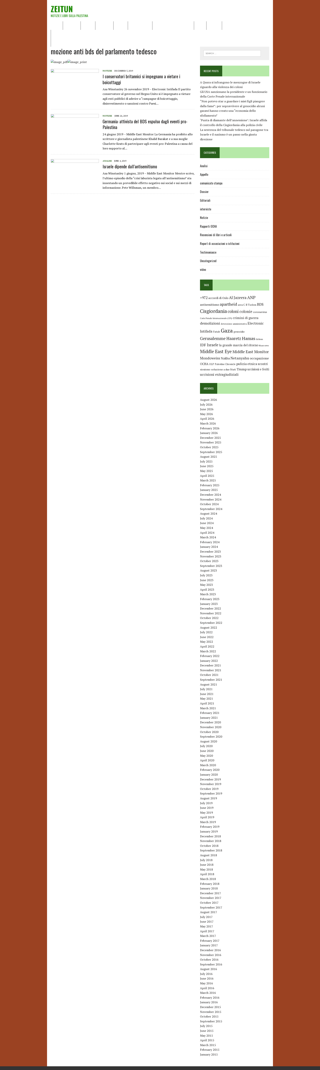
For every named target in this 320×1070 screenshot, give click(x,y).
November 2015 (210, 1012)
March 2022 (208, 651)
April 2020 (207, 760)
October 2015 (209, 1016)
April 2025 (207, 476)
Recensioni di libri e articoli (173, 25)
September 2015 (211, 1021)
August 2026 (208, 400)
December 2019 (210, 779)
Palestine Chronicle (225, 364)
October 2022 (209, 618)
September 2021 (211, 680)
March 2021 (208, 708)
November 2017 (210, 898)
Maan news (264, 345)
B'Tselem (251, 304)
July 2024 (206, 518)
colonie (245, 311)
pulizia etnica (246, 363)
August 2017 (208, 912)
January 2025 (209, 490)
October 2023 (209, 561)
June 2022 (207, 637)
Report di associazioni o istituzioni (219, 243)
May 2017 (206, 926)
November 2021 (210, 670)
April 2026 (207, 419)
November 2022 (210, 613)
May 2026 (206, 414)
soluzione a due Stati (223, 369)
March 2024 (208, 537)
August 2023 (208, 570)
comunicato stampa (211, 183)
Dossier (214, 25)
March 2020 (208, 765)
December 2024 (210, 495)
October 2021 (209, 675)
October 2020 (209, 732)
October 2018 (209, 846)
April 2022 (207, 646)
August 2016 (208, 969)
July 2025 (206, 461)
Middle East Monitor (250, 351)
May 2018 (206, 869)
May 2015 (206, 1035)
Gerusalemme (213, 338)
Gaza (227, 330)
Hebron (259, 339)
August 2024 (208, 513)
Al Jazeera (237, 297)
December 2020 (210, 722)
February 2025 (209, 485)
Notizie (88, 25)
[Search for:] (232, 53)
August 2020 (208, 741)
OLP (211, 364)
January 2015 (209, 1054)
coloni (233, 311)
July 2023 (206, 575)
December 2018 (210, 836)
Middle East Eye (216, 351)
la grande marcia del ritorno (238, 345)
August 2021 (208, 684)
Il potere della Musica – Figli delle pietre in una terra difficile (93, 34)
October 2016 (209, 959)
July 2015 (206, 1026)
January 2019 (209, 831)
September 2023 (211, 566)
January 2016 (209, 1002)
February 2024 (209, 542)
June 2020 (207, 751)
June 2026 (207, 409)
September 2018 (211, 850)
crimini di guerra (245, 318)
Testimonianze (208, 252)
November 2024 (210, 499)
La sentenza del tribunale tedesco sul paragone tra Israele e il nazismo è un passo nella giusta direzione (234, 134)
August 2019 (208, 798)
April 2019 (207, 817)
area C (241, 304)
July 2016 (206, 974)
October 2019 (209, 789)
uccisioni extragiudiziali (219, 374)
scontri (263, 364)
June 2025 (207, 466)
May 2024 (206, 528)
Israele (212, 344)
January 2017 (209, 945)
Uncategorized (208, 261)
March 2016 (208, 993)
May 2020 (206, 756)
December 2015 (210, 1007)
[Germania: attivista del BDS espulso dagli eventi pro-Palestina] (75, 139)
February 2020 (209, 770)
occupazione (259, 358)
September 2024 (211, 509)
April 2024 (207, 533)
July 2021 (206, 689)
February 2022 (209, 656)
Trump (242, 369)
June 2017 (207, 921)
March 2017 (208, 936)
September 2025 (211, 452)
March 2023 (208, 594)
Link (227, 25)
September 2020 (211, 736)
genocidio (239, 331)
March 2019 (208, 822)
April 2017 (207, 931)
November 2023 (210, 556)
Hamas (248, 338)
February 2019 (209, 827)
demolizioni (210, 323)
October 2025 (209, 447)
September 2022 (211, 623)
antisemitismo (209, 305)
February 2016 (209, 997)
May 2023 (206, 585)
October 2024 (209, 504)
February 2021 (209, 713)
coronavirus (260, 312)
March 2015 (208, 1045)
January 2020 (209, 774)
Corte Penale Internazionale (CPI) (216, 318)
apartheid (228, 304)
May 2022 (206, 642)
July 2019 (206, 803)
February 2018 (209, 884)
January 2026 (209, 433)
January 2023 (209, 604)
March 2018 (208, 879)
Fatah (216, 331)
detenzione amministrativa (234, 323)
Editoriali (104, 25)
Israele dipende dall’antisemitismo (130, 166)
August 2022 (208, 627)
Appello (204, 174)
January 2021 (209, 718)
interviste (205, 209)
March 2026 (208, 423)
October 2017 (209, 903)
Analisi (120, 25)
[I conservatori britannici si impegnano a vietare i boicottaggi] (75, 94)
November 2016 (210, 955)
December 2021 (210, 665)
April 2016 (207, 988)
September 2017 (211, 907)
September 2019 (211, 793)
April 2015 (207, 1040)
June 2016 (207, 978)
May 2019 (206, 812)
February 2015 (209, 1050)
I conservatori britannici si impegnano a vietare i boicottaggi (141, 79)
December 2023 (210, 551)
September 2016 (211, 964)
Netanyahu (240, 358)
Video (200, 25)
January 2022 (209, 661)
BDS (260, 304)
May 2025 (206, 471)
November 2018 (210, 841)
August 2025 (208, 457)
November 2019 (210, 784)
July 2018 (206, 860)
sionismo (205, 369)
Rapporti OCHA (140, 25)
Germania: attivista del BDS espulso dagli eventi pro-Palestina (145, 124)
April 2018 (207, 874)
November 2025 (210, 442)
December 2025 (210, 438)
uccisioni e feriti (258, 369)
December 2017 (210, 893)
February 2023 (209, 599)
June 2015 (207, 1031)
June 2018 (207, 865)
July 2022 (206, 632)
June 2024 (207, 523)
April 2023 (207, 589)
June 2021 (207, 694)
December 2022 (210, 608)
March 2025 (208, 480)
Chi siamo (72, 25)
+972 (204, 297)
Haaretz (233, 338)
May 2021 (206, 698)
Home (57, 25)
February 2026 (209, 428)
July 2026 (206, 404)
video (203, 269)
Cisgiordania (213, 311)
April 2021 (207, 703)
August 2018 (208, 855)
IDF (203, 344)
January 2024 (209, 547)
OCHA (204, 364)
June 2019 (207, 808)
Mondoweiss (210, 358)
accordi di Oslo (218, 298)
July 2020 (206, 746)
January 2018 (209, 888)
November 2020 (210, 727)
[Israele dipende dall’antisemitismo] (75, 183)
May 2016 (206, 983)
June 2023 (207, 580)
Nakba (225, 358)
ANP (251, 297)
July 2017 (206, 917)
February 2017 (209, 941)
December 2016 (210, 950)
